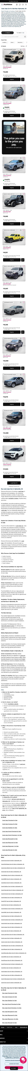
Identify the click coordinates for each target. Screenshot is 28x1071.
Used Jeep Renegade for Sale (9, 839)
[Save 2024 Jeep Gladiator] (23, 230)
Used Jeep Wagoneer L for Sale (10, 846)
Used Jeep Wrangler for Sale (9, 850)
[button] (16, 4)
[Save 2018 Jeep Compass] (23, 374)
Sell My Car (24, 803)
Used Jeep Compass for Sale (9, 824)
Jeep (16, 1027)
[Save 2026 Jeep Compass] (23, 447)
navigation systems (13, 498)
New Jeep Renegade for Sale (9, 1011)
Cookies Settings (14, 1063)
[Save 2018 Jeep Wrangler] (23, 194)
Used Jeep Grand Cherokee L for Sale (12, 835)
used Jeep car (19, 525)
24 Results (3, 46)
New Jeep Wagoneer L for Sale (10, 1019)
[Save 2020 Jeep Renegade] (23, 49)
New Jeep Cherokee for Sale (9, 993)
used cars (22, 655)
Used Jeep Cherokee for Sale (9, 820)
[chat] (19, 4)
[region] (14, 1057)
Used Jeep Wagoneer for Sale (10, 842)
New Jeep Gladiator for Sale (9, 1000)
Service (2, 1038)
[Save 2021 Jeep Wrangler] (23, 266)
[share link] (21, 49)
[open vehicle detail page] (14, 56)
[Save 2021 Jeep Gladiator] (23, 338)
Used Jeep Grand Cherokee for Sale (11, 831)
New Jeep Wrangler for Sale (9, 1022)
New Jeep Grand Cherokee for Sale (11, 1004)
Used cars (9, 1027)
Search (8, 32)
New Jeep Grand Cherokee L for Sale (11, 1008)
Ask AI (19, 32)
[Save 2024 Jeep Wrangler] (23, 410)
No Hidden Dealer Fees (13, 1)
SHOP (1, 1031)
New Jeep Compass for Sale (9, 996)
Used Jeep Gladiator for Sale (9, 827)
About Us (3, 1042)
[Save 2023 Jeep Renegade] (23, 86)
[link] (7, 4)
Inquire (12, 79)
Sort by (22, 46)
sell (1, 1034)
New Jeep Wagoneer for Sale (9, 1015)
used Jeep (21, 491)
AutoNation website (13, 704)
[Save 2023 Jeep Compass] (23, 158)
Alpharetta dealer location (7, 626)
